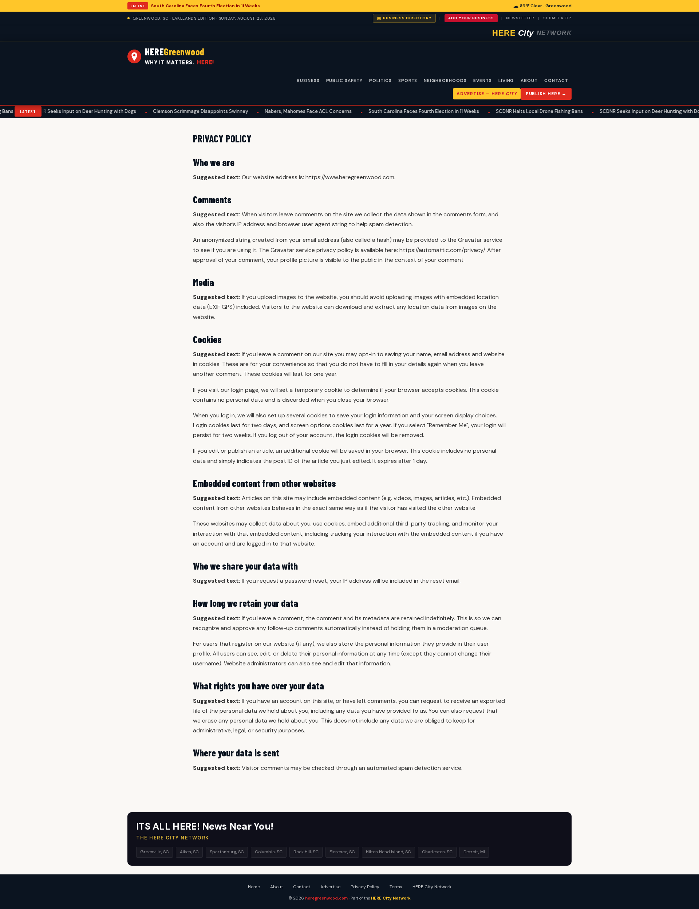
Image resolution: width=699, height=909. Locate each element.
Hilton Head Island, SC (388, 852)
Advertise (330, 887)
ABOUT (529, 80)
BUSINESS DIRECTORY (407, 18)
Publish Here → (546, 94)
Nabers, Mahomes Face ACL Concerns (291, 111)
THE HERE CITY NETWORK (172, 838)
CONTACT (556, 80)
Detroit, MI (474, 852)
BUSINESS (308, 80)
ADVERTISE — (487, 94)
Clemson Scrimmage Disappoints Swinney (183, 111)
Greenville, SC (154, 852)
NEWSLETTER (520, 18)
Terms (396, 887)
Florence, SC (342, 852)
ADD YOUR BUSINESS (471, 18)
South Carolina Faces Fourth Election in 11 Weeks (205, 6)
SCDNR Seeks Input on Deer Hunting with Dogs (66, 111)
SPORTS (408, 80)
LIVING (506, 80)
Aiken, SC (189, 852)
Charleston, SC (437, 852)
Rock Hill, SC (306, 852)
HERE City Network (431, 887)
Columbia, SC (269, 852)
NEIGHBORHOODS (445, 80)
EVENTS (482, 80)
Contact (301, 887)
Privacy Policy (365, 887)
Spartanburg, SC (227, 852)
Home (254, 887)
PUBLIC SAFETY (344, 80)
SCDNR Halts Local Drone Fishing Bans (522, 111)
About (276, 887)
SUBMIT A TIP (557, 18)
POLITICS (380, 80)
